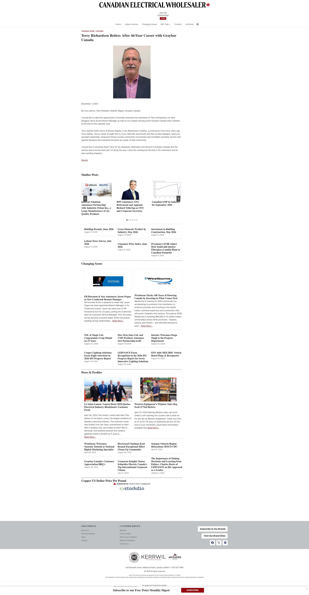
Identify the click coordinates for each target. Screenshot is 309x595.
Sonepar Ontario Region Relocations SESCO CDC (164, 445)
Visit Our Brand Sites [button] (214, 536)
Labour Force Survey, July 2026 (98, 242)
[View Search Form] (197, 24)
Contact (178, 24)
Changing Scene (149, 24)
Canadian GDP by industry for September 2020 (166, 203)
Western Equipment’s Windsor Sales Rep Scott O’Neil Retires (155, 405)
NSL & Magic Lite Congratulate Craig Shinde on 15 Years (98, 338)
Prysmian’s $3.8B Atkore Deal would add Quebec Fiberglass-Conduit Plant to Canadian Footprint (165, 248)
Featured (99, 31)
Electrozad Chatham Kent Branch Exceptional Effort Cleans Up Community (131, 446)
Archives (189, 24)
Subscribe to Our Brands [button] (212, 529)
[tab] (127, 220)
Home (118, 24)
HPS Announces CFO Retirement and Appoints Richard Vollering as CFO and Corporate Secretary (130, 206)
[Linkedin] (225, 542)
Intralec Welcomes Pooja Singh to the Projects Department (164, 338)
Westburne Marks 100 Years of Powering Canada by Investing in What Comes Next (156, 297)
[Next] (178, 199)
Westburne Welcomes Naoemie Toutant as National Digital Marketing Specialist (99, 446)
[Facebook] (212, 542)
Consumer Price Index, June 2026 (132, 245)
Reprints (123, 530)
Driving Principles (88, 534)
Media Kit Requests (127, 540)
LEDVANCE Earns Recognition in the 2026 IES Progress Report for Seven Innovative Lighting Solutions (133, 357)
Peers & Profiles (91, 372)
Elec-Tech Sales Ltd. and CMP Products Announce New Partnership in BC (131, 338)
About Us (85, 530)
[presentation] (96, 189)
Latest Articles (131, 24)
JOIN (163, 18)
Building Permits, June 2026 (98, 229)
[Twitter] (218, 542)
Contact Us (124, 544)
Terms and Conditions (128, 537)
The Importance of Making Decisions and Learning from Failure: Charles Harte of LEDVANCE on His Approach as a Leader (166, 464)
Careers (84, 540)
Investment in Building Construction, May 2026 (163, 231)
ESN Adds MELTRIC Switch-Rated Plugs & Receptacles (166, 354)
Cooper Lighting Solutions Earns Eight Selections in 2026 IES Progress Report (98, 355)
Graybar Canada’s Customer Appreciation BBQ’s (99, 463)
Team (83, 537)
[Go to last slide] (85, 199)
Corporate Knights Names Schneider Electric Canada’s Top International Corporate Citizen (132, 465)
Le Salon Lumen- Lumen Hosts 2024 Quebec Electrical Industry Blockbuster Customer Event (107, 407)
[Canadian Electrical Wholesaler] (96, 24)
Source (84, 160)
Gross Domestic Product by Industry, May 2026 (132, 231)
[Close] (306, 588)
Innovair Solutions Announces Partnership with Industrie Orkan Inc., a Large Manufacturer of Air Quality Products (96, 208)
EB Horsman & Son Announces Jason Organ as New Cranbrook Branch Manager (107, 298)
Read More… (118, 321)
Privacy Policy (125, 534)
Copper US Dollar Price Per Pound (103, 480)
